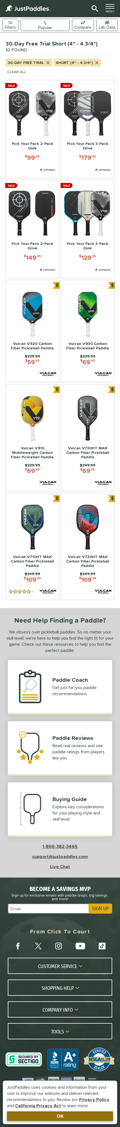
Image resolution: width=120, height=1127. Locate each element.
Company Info (57, 1009)
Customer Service (57, 966)
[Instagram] (58, 946)
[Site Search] (93, 8)
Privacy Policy (94, 1099)
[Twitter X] (38, 946)
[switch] (107, 25)
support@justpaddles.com (60, 856)
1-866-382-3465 (60, 846)
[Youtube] (80, 946)
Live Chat (60, 866)
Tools (57, 1031)
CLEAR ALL (16, 72)
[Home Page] (28, 8)
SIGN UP (100, 909)
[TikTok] (102, 946)
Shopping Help (58, 988)
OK (60, 1116)
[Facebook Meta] (18, 946)
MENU (111, 10)
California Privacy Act (38, 1105)
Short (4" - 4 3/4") (74, 62)
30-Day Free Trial (26, 62)
